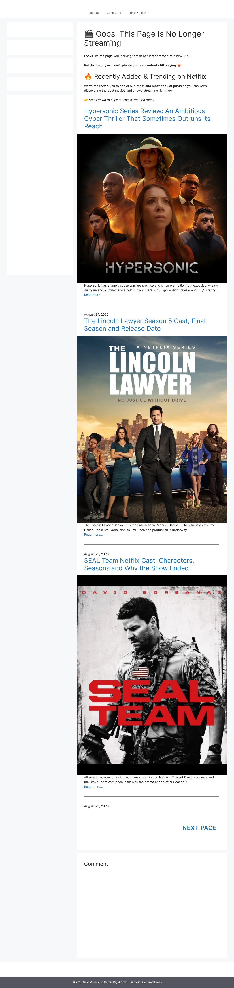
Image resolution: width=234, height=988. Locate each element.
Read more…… (94, 295)
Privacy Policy (137, 12)
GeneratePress (152, 982)
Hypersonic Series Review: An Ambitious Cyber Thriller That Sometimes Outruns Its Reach (147, 118)
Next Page (199, 827)
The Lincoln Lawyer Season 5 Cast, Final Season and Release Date (144, 324)
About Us (93, 12)
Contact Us (114, 12)
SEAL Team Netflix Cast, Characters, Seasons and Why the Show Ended (139, 564)
